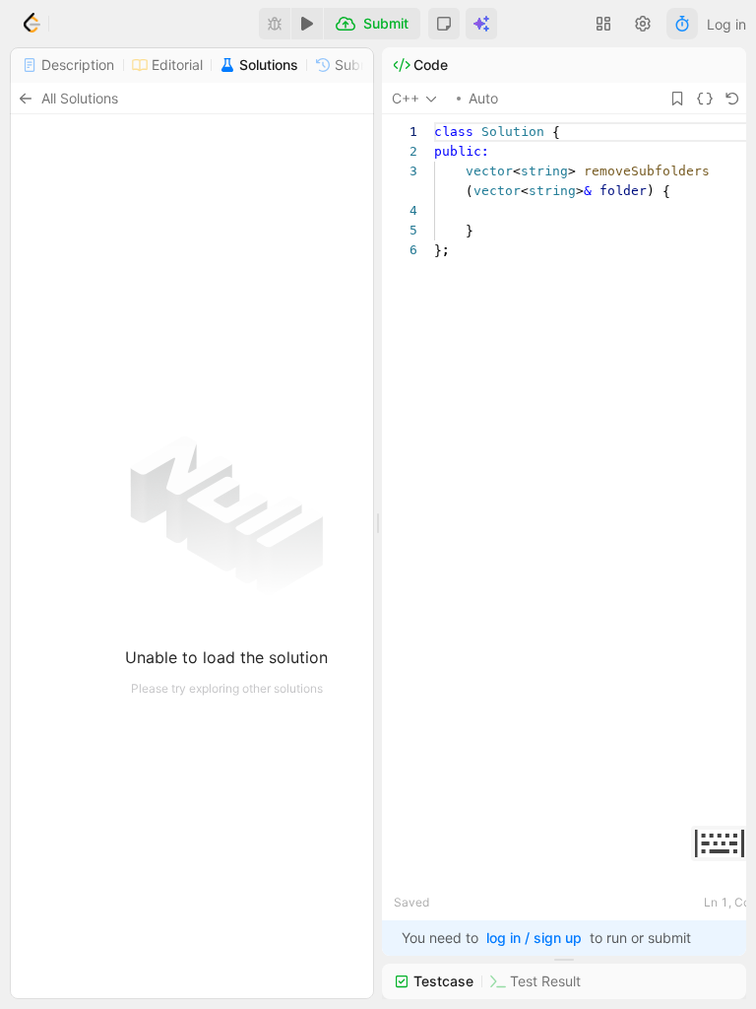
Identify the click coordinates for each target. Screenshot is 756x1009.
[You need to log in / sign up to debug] (274, 23)
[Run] (307, 23)
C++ (405, 98)
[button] (444, 23)
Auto (483, 98)
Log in (726, 24)
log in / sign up (534, 937)
